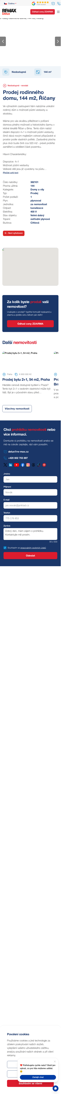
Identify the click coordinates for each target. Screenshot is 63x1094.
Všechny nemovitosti (17, 409)
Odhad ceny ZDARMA (42, 12)
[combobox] (10, 3)
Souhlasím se (14, 548)
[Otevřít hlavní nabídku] (58, 11)
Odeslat (30, 556)
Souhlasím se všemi (30, 1083)
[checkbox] (5, 547)
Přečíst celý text (10, 173)
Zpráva (7, 526)
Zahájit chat (38, 1077)
